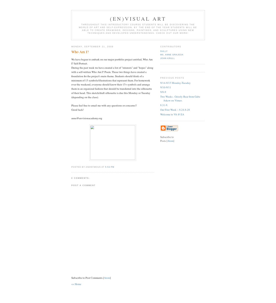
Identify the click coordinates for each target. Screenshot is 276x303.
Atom (107, 278)
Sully (164, 51)
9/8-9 (163, 92)
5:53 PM (109, 167)
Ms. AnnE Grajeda (171, 55)
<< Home (76, 284)
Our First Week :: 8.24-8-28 (175, 110)
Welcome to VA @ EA (172, 114)
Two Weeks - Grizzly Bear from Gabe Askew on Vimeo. (180, 98)
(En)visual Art (138, 18)
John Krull (167, 58)
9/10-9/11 (165, 87)
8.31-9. (164, 105)
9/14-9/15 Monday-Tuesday (175, 83)
